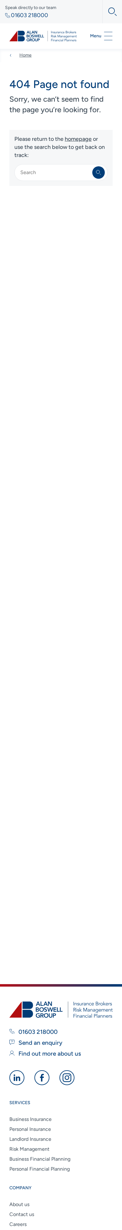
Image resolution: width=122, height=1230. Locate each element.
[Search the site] (98, 172)
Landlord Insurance (30, 1139)
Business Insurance (30, 1119)
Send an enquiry (39, 1042)
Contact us (21, 1214)
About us (19, 1204)
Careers (18, 1224)
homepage (78, 139)
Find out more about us (49, 1053)
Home (25, 55)
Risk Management (29, 1149)
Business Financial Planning (39, 1159)
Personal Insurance (30, 1129)
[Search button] (109, 11)
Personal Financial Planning (39, 1169)
